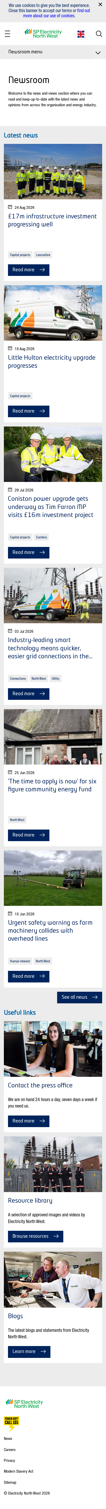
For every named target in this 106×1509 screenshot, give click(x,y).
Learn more (24, 1351)
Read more (23, 270)
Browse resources (30, 1236)
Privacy (9, 1460)
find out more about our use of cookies (56, 12)
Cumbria (41, 537)
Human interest (20, 961)
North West (39, 678)
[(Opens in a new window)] (11, 1424)
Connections (18, 678)
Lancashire (43, 254)
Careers (10, 1449)
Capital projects (20, 254)
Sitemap (10, 1482)
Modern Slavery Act (18, 1471)
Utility (55, 678)
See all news (74, 997)
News (8, 1438)
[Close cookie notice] (100, 4)
